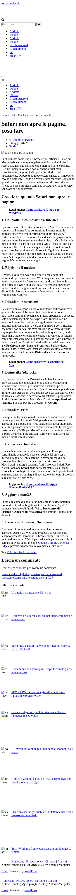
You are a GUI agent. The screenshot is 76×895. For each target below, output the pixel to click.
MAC (10, 552)
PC (11, 52)
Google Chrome (47, 542)
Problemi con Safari (25, 552)
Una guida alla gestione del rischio (31, 592)
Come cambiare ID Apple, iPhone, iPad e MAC (33, 486)
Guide (13, 115)
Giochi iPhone (18, 48)
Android (14, 31)
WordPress (31, 871)
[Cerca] (2, 20)
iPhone (14, 34)
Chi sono (50, 861)
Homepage (17, 861)
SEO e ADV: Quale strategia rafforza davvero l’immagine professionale (38, 694)
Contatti (62, 861)
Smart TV (15, 55)
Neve (4, 871)
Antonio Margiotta (22, 139)
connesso (21, 568)
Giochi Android (19, 45)
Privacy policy (34, 861)
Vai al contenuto (10, 3)
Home (4, 115)
